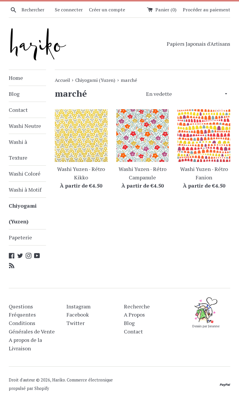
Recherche (137, 306)
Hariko (58, 380)
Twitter (75, 322)
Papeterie (20, 237)
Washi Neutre (25, 125)
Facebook (77, 314)
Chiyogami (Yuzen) (23, 213)
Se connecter (69, 9)
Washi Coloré (25, 173)
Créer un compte (107, 9)
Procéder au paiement (206, 9)
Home (16, 77)
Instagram (78, 306)
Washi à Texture (18, 149)
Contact (18, 109)
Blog (14, 93)
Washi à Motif (25, 189)
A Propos (134, 314)
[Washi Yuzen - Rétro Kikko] (81, 135)
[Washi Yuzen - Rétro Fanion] (204, 135)
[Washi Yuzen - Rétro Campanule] (142, 135)
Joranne (213, 326)
